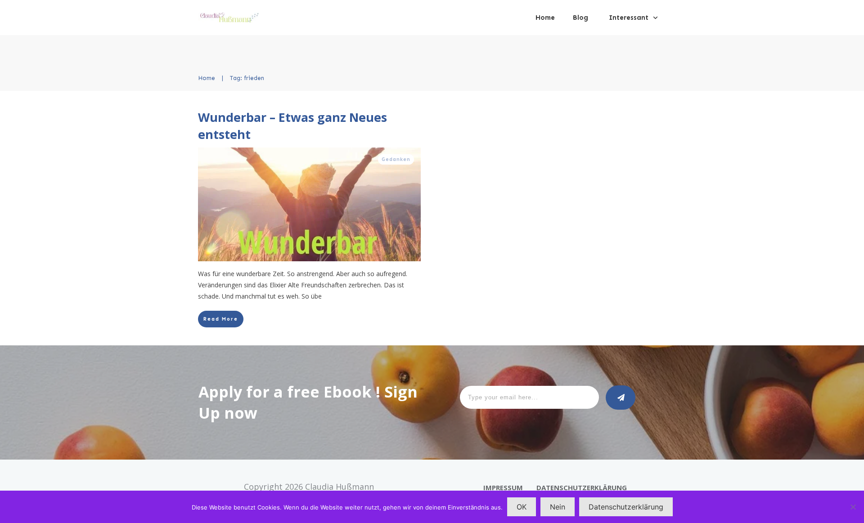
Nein (557, 506)
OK (521, 506)
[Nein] (852, 506)
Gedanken (396, 159)
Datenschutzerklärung (626, 506)
